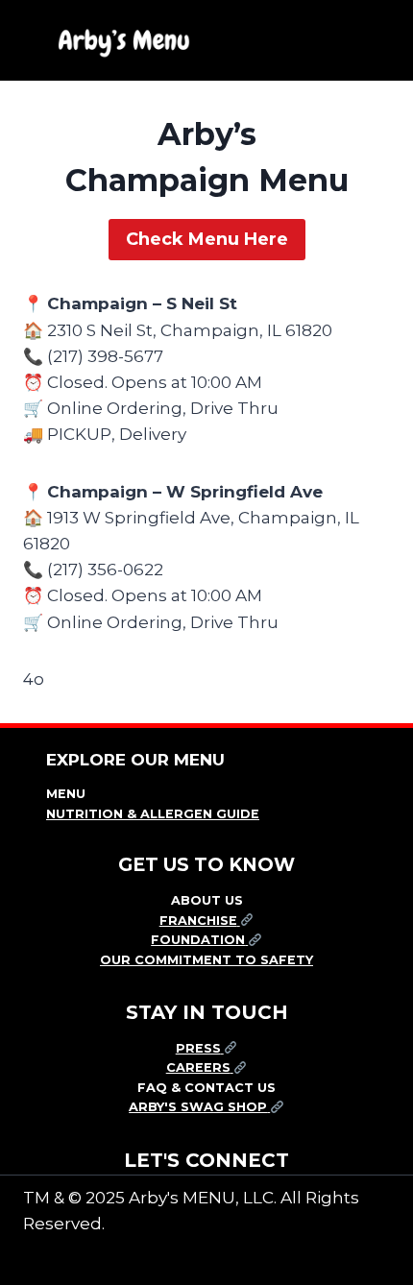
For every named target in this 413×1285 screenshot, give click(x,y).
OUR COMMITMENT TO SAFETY (206, 960)
